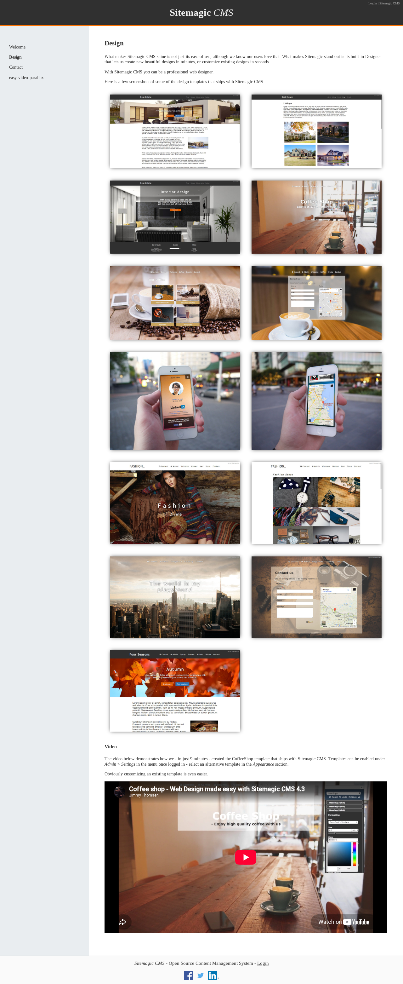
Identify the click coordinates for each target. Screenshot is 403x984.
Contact (16, 67)
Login (263, 963)
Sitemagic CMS (389, 3)
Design (15, 57)
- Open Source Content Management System (193, 963)
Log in (372, 3)
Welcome (17, 46)
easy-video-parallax (26, 77)
